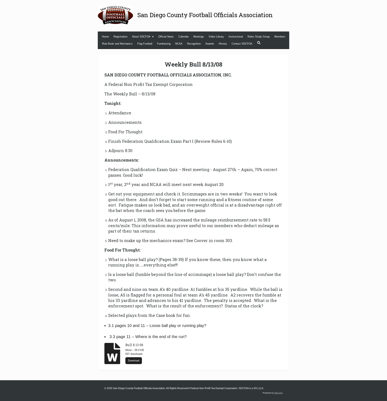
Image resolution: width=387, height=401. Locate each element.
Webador (278, 393)
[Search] (259, 43)
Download (133, 360)
